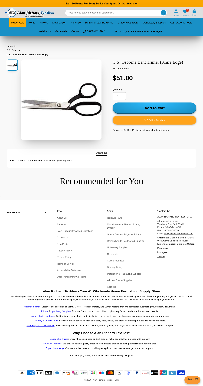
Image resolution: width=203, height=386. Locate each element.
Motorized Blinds (32, 306)
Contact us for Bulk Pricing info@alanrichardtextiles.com (141, 130)
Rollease (76, 22)
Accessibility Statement (69, 270)
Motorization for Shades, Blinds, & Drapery (124, 226)
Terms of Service (66, 263)
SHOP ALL (17, 22)
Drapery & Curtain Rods (46, 320)
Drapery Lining (114, 267)
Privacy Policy (64, 250)
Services (61, 224)
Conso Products (115, 260)
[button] (154, 120)
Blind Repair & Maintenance (41, 325)
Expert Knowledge (55, 348)
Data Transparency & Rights (71, 276)
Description (101, 152)
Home (31, 22)
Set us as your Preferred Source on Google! (138, 31)
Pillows (44, 22)
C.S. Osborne (13, 50)
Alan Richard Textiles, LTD (106, 380)
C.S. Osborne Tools (181, 22)
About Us (62, 217)
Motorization (59, 22)
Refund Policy (64, 257)
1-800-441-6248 (96, 31)
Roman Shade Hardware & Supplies (125, 241)
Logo (30, 12)
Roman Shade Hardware (99, 22)
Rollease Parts (114, 217)
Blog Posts (62, 244)
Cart (194, 12)
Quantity (117, 89)
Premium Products (52, 343)
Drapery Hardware (128, 22)
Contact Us (63, 237)
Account (176, 12)
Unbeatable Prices (59, 339)
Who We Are (13, 212)
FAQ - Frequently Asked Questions (75, 231)
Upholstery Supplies (154, 22)
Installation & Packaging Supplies (124, 273)
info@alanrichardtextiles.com (178, 233)
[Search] (163, 13)
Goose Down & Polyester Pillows (124, 234)
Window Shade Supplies (119, 280)
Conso (75, 31)
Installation (45, 31)
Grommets (61, 31)
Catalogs (111, 286)
